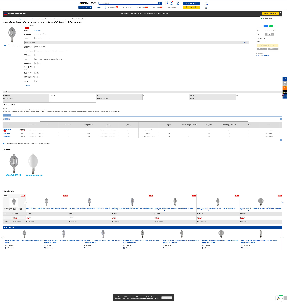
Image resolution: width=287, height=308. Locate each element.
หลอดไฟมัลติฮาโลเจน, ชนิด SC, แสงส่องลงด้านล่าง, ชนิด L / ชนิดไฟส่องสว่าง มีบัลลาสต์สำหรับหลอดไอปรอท (63, 241)
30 (3, 119)
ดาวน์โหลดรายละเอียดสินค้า (263, 55)
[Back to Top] (285, 298)
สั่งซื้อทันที (263, 49)
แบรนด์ (99, 7)
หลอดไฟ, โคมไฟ (53, 95)
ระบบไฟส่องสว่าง (32, 19)
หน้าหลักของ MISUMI (8, 19)
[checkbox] (36, 47)
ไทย (207, 4)
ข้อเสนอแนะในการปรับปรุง (274, 19)
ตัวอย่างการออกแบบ (127, 7)
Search (160, 3)
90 (9, 119)
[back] (25, 202)
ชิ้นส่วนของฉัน (261, 53)
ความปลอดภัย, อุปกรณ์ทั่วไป (20, 19)
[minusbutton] (266, 34)
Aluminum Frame (141, 7)
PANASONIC (37, 30)
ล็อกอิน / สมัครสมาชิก (191, 3)
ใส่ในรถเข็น (274, 49)
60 (6, 119)
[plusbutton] (272, 34)
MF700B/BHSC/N (7, 136)
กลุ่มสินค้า (85, 7)
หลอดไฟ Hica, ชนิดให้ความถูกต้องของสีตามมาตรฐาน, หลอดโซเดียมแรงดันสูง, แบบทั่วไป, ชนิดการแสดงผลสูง (181, 241)
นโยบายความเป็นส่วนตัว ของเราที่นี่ (150, 298)
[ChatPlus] (279, 298)
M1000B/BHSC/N (7, 129)
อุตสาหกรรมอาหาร (172, 7)
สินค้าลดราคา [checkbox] (45, 34)
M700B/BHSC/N (7, 133)
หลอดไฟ (39, 19)
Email (277, 26)
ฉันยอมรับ (167, 297)
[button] (206, 7)
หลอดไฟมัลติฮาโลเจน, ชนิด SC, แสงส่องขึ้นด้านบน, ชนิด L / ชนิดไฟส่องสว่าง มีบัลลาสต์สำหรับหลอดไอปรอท (103, 241)
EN (206, 2)
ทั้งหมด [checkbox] (37, 34)
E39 (237, 95)
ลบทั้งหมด (245, 42)
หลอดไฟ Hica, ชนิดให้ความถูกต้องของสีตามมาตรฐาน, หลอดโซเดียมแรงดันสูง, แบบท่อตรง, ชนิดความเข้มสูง (259, 241)
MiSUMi (80, 2)
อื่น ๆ (144, 95)
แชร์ (266, 26)
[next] (282, 202)
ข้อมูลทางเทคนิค (156, 7)
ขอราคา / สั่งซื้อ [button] (192, 7)
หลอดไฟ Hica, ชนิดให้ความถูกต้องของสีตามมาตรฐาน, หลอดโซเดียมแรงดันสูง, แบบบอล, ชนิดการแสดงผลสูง (220, 241)
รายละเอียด (27, 85)
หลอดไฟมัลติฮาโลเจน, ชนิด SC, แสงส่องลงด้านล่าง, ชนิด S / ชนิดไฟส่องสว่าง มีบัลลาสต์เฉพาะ (24, 241)
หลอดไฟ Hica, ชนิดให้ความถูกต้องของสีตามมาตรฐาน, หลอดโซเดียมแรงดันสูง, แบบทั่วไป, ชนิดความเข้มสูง (141, 241)
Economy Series (111, 7)
